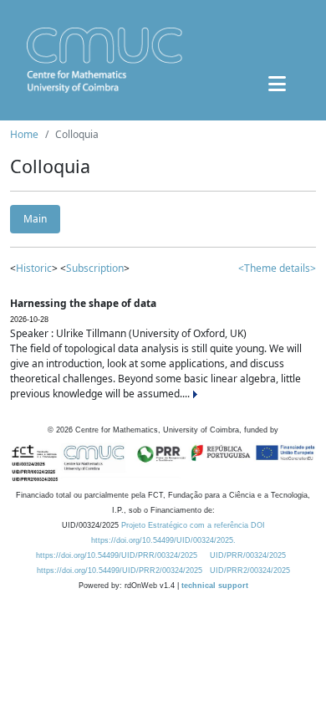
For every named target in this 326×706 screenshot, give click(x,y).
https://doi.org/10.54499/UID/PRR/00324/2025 (116, 555)
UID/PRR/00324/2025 (248, 555)
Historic (34, 268)
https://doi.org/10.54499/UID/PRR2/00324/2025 (119, 570)
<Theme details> (277, 268)
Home (24, 134)
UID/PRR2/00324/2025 (250, 570)
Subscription (95, 268)
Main (35, 219)
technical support (214, 585)
